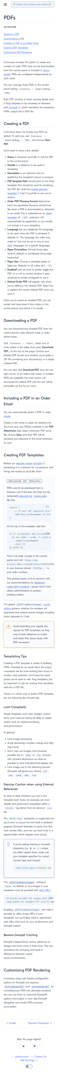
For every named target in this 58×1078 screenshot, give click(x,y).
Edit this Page (29, 1060)
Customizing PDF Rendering (18, 52)
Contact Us (40, 1056)
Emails (12, 1023)
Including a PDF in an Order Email (21, 43)
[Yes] (23, 1046)
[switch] (29, 1066)
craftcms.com (21, 1056)
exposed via (32, 496)
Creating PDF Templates (16, 47)
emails (7, 416)
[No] (34, 1046)
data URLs (44, 890)
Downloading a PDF (14, 38)
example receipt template (30, 463)
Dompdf (14, 107)
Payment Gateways (39, 1023)
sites (9, 245)
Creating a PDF (11, 34)
